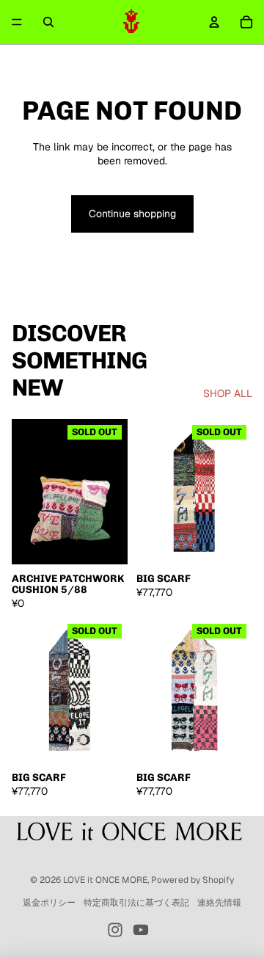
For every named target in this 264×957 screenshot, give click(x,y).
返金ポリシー (49, 903)
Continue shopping (132, 213)
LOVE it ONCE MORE (105, 880)
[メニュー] (17, 22)
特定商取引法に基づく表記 (136, 903)
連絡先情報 (219, 903)
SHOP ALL (227, 393)
